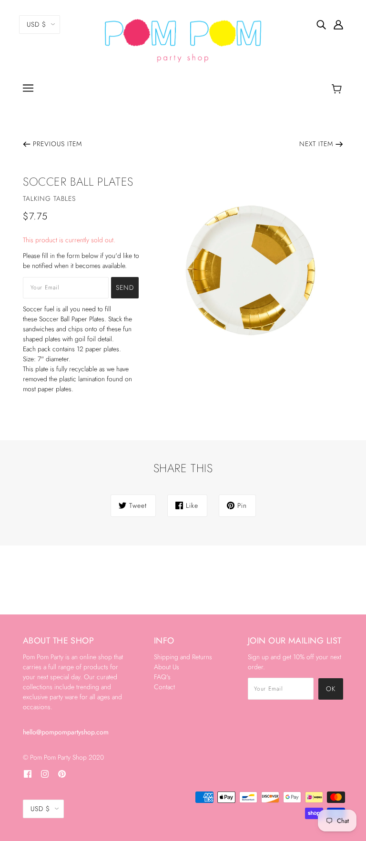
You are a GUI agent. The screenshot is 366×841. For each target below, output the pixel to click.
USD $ (36, 24)
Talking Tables (49, 198)
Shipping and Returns (183, 657)
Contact (164, 687)
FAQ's (162, 677)
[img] (321, 24)
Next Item (316, 143)
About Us (166, 667)
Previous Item (57, 143)
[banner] (183, 40)
